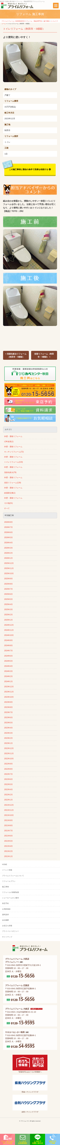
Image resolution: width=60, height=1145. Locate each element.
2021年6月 (8, 836)
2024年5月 (8, 661)
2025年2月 (8, 615)
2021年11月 (9, 810)
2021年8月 (8, 826)
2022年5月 (8, 784)
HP (21, 962)
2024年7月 (8, 651)
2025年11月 (9, 568)
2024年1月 (8, 682)
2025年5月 (8, 599)
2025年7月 (8, 589)
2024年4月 (8, 666)
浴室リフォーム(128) (12, 483)
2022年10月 (9, 759)
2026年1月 (8, 558)
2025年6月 (8, 594)
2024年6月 (8, 656)
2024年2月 (8, 676)
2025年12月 (9, 563)
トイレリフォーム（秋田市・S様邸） (24, 28)
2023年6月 (8, 718)
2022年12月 (9, 748)
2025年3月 (8, 610)
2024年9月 (8, 640)
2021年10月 (9, 815)
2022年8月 (8, 769)
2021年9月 (8, 820)
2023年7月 (8, 712)
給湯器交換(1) (9, 493)
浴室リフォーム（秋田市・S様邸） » (44, 355)
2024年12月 (9, 625)
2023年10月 (9, 697)
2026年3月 (8, 548)
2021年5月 (8, 841)
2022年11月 (9, 754)
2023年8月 (8, 707)
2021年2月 (8, 851)
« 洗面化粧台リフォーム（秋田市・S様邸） (16, 355)
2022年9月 (8, 764)
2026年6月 (8, 532)
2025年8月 (8, 584)
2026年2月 (8, 553)
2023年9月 (8, 702)
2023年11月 (9, 692)
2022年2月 (8, 795)
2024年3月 (8, 671)
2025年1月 (8, 620)
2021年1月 (8, 856)
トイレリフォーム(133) (13, 462)
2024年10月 (9, 635)
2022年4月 (8, 790)
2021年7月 (8, 831)
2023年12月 (9, 687)
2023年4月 (8, 728)
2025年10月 (9, 574)
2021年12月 (9, 805)
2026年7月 (8, 527)
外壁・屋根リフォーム (13, 436)
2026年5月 (8, 538)
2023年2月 (8, 738)
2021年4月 (8, 846)
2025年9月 (8, 579)
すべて (7, 508)
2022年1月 (8, 800)
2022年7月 (8, 774)
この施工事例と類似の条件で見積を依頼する (28, 169)
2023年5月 (8, 723)
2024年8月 (8, 646)
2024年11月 (9, 630)
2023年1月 (8, 743)
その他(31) (8, 503)
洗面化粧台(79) (10, 472)
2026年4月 (8, 543)
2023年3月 (8, 733)
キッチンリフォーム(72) (14, 452)
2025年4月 (8, 604)
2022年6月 (8, 779)
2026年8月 (8, 522)
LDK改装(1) (8, 442)
